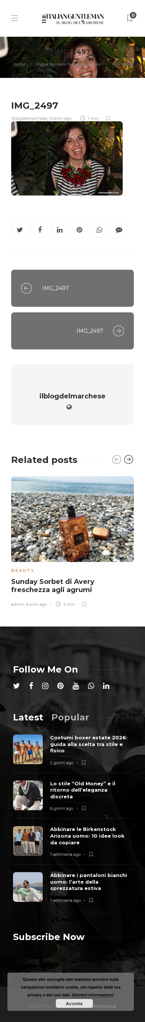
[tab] (28, 717)
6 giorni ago (61, 808)
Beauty (23, 570)
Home (19, 64)
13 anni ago (60, 118)
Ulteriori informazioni (92, 995)
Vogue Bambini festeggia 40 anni (68, 64)
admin (17, 604)
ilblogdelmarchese (29, 118)
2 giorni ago (61, 762)
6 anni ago (36, 604)
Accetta (74, 1003)
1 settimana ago (65, 854)
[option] (72, 540)
